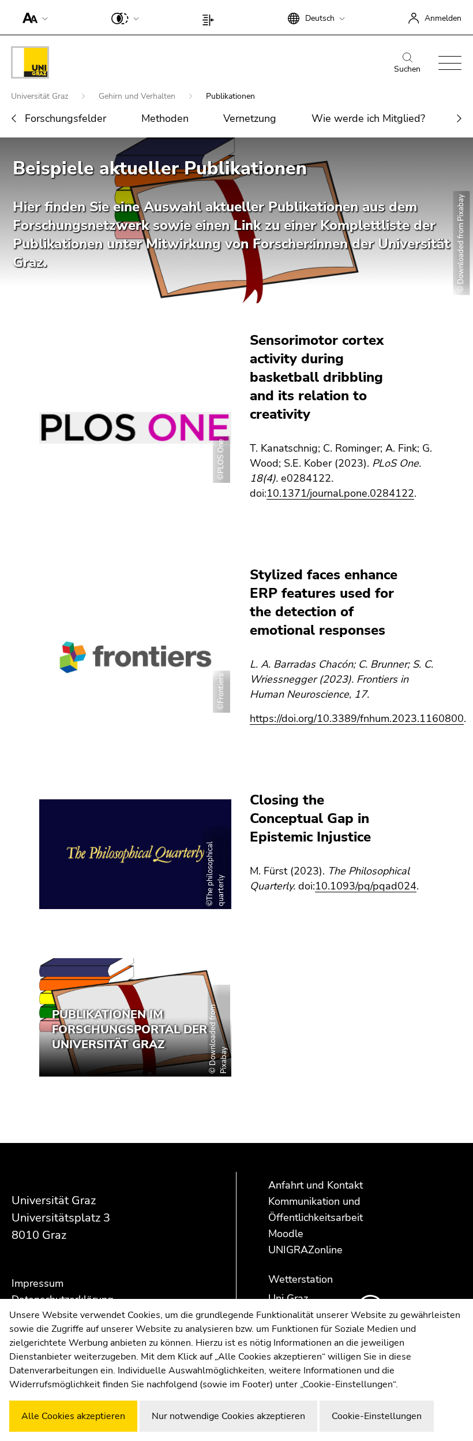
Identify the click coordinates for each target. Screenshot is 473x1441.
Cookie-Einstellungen (377, 1416)
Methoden (165, 118)
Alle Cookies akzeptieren (73, 1416)
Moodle (285, 1234)
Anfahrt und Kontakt (315, 1185)
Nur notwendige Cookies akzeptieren (228, 1416)
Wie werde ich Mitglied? (368, 118)
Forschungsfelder (65, 118)
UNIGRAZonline (305, 1250)
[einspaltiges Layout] (211, 17)
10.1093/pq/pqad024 (365, 886)
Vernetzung (249, 118)
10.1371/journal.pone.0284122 (340, 493)
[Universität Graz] (30, 64)
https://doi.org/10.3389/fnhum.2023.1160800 (357, 718)
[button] (33, 17)
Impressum (37, 1283)
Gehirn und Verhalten (138, 96)
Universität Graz (40, 96)
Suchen (407, 69)
